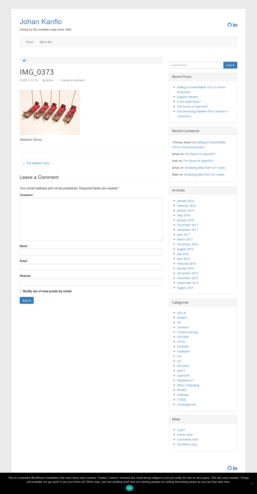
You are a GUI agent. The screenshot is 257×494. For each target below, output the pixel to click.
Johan (49, 80)
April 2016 (183, 259)
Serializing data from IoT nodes (205, 167)
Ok (129, 488)
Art (179, 322)
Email (23, 261)
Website (25, 276)
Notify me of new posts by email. (47, 291)
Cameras (183, 327)
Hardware (183, 351)
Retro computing (188, 385)
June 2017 (183, 234)
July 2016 (183, 254)
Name (23, 246)
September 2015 (188, 283)
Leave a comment (73, 80)
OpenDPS (183, 375)
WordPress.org (186, 444)
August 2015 (185, 288)
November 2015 (187, 278)
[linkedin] (235, 24)
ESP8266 (183, 346)
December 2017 (187, 225)
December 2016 (187, 244)
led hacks (183, 366)
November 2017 (187, 230)
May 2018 (183, 215)
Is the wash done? (189, 102)
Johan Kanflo (41, 21)
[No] (252, 483)
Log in (181, 430)
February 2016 (186, 263)
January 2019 (185, 210)
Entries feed (185, 434)
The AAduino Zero (36, 163)
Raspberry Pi (185, 380)
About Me (46, 42)
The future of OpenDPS (192, 106)
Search (230, 65)
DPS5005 (183, 337)
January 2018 (185, 220)
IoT (179, 361)
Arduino (182, 317)
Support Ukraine (187, 97)
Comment (26, 195)
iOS (179, 356)
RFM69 (181, 390)
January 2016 (185, 268)
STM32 (181, 400)
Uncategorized (186, 404)
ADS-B (181, 313)
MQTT (181, 371)
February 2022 (186, 205)
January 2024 (185, 201)
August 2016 (185, 249)
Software (183, 395)
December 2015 (187, 273)
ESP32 (181, 342)
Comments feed (187, 439)
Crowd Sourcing (187, 332)
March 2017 (185, 239)
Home (30, 42)
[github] (230, 24)
